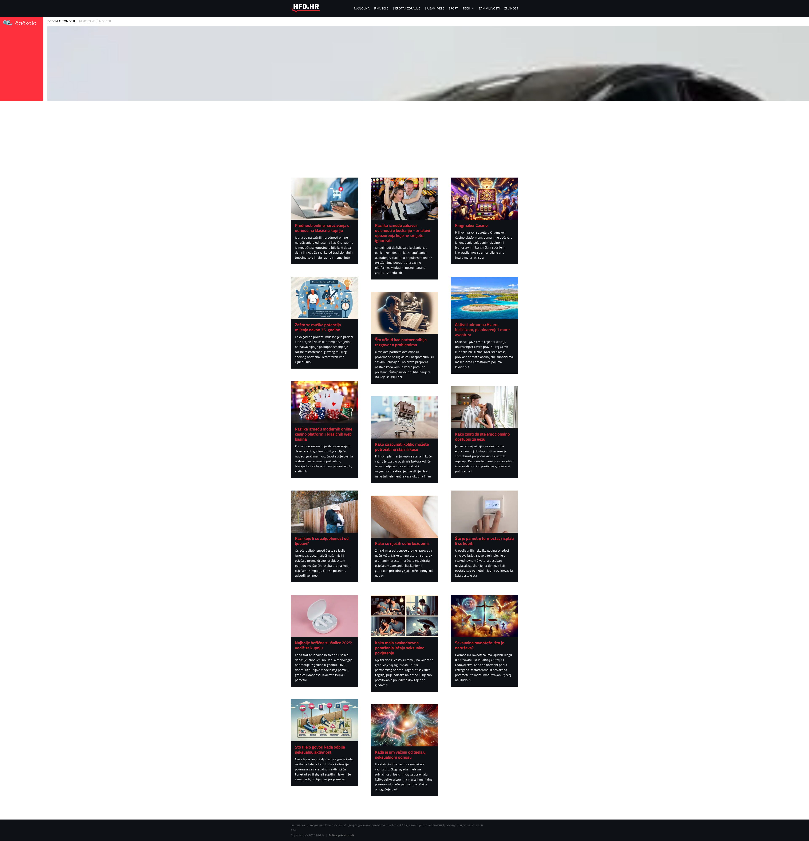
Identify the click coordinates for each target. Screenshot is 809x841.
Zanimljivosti (489, 8)
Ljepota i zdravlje (406, 8)
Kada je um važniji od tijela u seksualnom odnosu (400, 754)
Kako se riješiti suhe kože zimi (402, 543)
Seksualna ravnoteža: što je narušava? (479, 645)
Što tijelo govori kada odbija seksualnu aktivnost (320, 749)
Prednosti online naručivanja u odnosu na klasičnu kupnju (322, 227)
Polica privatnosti (341, 835)
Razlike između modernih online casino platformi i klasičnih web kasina (323, 434)
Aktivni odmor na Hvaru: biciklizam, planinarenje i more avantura (482, 329)
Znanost (511, 8)
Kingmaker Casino (471, 225)
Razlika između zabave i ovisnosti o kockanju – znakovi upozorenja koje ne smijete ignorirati (402, 232)
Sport (453, 8)
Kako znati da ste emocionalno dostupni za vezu (482, 436)
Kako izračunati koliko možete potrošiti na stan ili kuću (402, 446)
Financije (381, 8)
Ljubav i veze (434, 8)
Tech (466, 8)
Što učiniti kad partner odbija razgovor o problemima (401, 342)
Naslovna (362, 8)
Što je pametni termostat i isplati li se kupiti (484, 540)
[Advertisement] (404, 133)
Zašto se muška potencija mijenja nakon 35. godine (318, 327)
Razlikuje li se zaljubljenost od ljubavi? (322, 540)
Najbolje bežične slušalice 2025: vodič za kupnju (323, 645)
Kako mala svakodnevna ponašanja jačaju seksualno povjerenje (400, 648)
